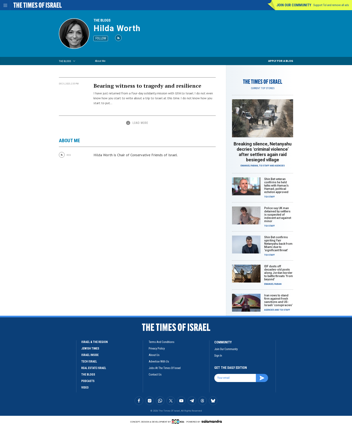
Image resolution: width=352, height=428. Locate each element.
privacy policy (157, 348)
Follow (100, 38)
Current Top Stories (262, 88)
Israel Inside (90, 355)
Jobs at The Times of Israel (165, 368)
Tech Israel (89, 361)
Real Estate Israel (93, 368)
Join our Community (293, 5)
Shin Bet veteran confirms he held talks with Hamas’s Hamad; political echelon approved (276, 185)
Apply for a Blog (280, 60)
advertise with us (159, 361)
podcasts (88, 381)
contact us (155, 374)
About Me (100, 60)
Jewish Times (90, 348)
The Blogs (102, 20)
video (85, 387)
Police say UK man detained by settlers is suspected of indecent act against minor (277, 214)
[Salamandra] (211, 421)
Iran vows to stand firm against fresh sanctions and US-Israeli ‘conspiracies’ (278, 300)
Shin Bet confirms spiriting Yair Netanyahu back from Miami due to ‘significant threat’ (278, 244)
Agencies (280, 166)
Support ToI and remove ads (331, 5)
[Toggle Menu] (5, 5)
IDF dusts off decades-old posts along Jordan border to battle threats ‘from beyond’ (278, 273)
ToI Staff (264, 166)
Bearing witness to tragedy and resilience (147, 85)
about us (154, 355)
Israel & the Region (94, 342)
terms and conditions (161, 342)
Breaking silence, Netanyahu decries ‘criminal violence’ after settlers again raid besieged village (263, 151)
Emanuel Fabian (249, 166)
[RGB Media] (179, 421)
